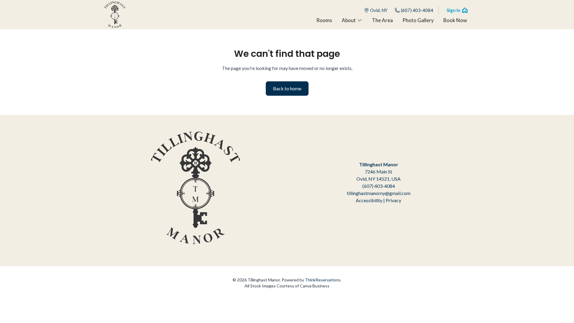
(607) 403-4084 (417, 10)
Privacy (393, 200)
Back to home (287, 88)
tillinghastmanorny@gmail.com (378, 193)
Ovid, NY (378, 10)
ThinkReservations (323, 279)
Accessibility (369, 200)
